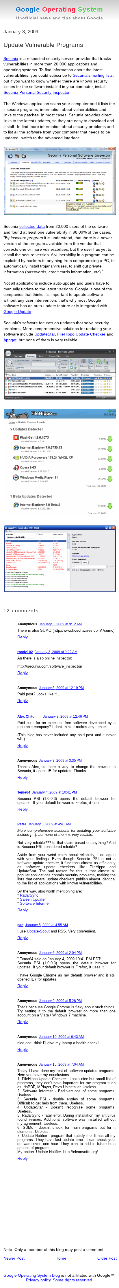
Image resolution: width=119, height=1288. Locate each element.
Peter (21, 824)
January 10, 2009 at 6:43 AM (61, 1037)
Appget (9, 340)
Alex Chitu (25, 716)
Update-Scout (38, 931)
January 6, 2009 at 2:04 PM (60, 953)
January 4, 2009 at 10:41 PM (54, 792)
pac (20, 925)
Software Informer (35, 903)
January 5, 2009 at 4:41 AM (49, 824)
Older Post (107, 1258)
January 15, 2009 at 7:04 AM (61, 1064)
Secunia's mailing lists (93, 75)
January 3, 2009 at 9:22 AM (56, 652)
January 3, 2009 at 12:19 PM (61, 688)
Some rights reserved (72, 1280)
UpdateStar (44, 334)
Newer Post (14, 1258)
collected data (32, 226)
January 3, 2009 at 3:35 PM (60, 760)
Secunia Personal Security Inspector (36, 92)
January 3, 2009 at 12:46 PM (65, 716)
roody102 (25, 652)
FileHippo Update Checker (81, 334)
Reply (22, 637)
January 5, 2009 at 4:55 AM (46, 925)
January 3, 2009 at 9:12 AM (60, 624)
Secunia (10, 58)
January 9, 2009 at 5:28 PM (60, 1001)
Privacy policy (38, 1280)
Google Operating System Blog (31, 1275)
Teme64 (23, 792)
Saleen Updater (33, 899)
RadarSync (29, 895)
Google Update (17, 311)
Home (60, 1258)
